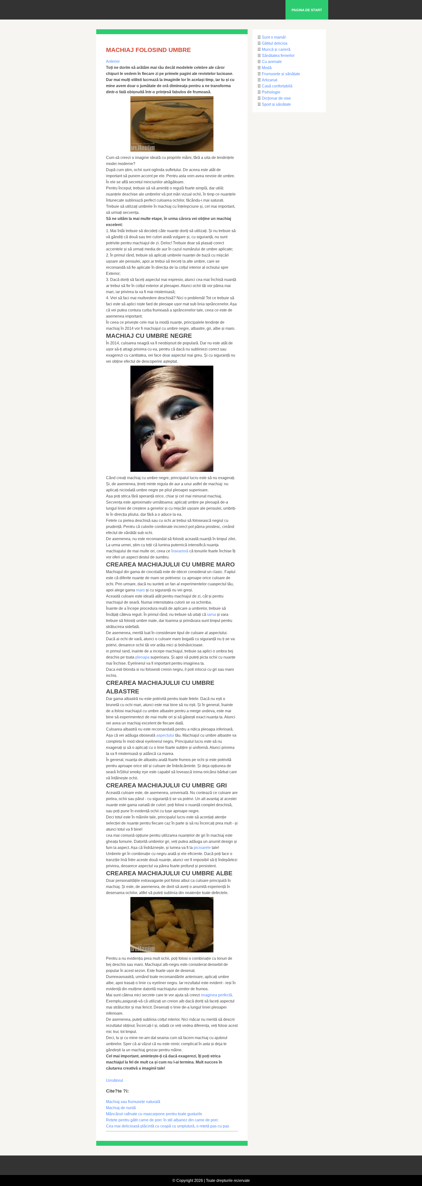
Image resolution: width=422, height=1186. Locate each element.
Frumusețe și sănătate (281, 74)
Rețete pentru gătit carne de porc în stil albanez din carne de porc (162, 1120)
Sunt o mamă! (274, 37)
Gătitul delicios (274, 43)
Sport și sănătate (276, 104)
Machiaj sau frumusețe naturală (133, 1102)
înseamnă (179, 551)
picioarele (202, 848)
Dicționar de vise (276, 98)
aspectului (165, 735)
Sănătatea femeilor (278, 55)
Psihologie (271, 92)
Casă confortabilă (277, 86)
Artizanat (269, 80)
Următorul (114, 1080)
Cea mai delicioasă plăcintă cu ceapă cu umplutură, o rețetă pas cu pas (167, 1126)
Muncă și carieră (276, 49)
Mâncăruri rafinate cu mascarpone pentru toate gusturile (154, 1114)
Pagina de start (307, 10)
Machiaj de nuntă (121, 1108)
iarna (211, 614)
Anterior (113, 61)
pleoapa (142, 657)
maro (140, 590)
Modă (267, 68)
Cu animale (272, 62)
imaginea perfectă (216, 995)
